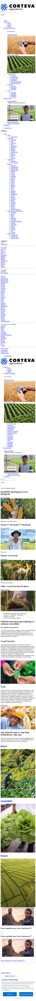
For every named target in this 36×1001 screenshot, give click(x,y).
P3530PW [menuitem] (13, 94)
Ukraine (13, 208)
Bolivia (13, 214)
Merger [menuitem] (9, 23)
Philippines (4, 131)
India (12, 141)
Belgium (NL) (14, 168)
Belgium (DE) (14, 170)
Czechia (13, 174)
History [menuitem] (9, 26)
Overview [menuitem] (13, 75)
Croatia (13, 173)
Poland (12, 196)
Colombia (13, 218)
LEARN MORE (5, 497)
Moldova (13, 193)
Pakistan (13, 149)
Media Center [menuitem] (7, 98)
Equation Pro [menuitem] (14, 78)
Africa (9, 135)
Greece (12, 183)
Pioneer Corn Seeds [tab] (9, 616)
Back (5, 20)
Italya (12, 188)
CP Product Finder (12, 35)
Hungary (13, 185)
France (12, 182)
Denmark (13, 176)
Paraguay (13, 229)
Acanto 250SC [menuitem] (15, 77)
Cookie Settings (18, 998)
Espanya (13, 177)
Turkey (12, 206)
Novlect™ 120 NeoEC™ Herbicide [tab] (13, 615)
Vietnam (13, 158)
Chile (12, 217)
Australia (13, 161)
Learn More (4, 559)
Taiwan (13, 153)
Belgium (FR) (14, 167)
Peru (12, 230)
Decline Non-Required (26, 994)
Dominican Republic (16, 221)
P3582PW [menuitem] (13, 95)
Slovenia (13, 203)
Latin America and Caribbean (15, 211)
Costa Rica (13, 220)
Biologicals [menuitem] (10, 85)
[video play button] (1, 933)
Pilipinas (13, 150)
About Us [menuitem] (6, 22)
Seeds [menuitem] (8, 91)
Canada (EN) (14, 235)
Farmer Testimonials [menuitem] (12, 122)
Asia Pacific (10, 138)
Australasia (10, 159)
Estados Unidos (15, 238)
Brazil (12, 215)
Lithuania (13, 191)
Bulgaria (13, 171)
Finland (13, 180)
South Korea (14, 152)
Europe (9, 164)
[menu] (1, 3)
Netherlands (14, 194)
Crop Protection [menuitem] (11, 74)
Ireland (12, 186)
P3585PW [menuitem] (13, 97)
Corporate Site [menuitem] (8, 128)
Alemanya (13, 165)
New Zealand (14, 162)
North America (11, 233)
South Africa (14, 137)
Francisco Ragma (12, 101)
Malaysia (13, 147)
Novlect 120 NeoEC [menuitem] (16, 82)
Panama (13, 227)
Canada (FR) (14, 236)
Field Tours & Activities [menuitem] (13, 123)
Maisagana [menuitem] (13, 88)
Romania (13, 199)
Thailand (13, 155)
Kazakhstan (14, 146)
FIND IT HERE (5, 590)
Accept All (9, 994)
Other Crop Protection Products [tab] (12, 618)
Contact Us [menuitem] (7, 125)
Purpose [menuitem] (9, 25)
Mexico (13, 226)
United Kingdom (15, 209)
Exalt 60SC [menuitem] (14, 80)
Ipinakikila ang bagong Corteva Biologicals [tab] (15, 613)
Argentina (13, 212)
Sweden (13, 205)
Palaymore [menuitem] (13, 89)
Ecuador (13, 223)
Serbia (12, 200)
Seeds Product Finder (13, 55)
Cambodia (13, 140)
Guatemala (13, 224)
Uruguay (13, 232)
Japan (12, 144)
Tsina (12, 156)
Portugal (13, 197)
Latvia (12, 190)
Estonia (13, 179)
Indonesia (13, 143)
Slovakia (13, 202)
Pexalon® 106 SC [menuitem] (15, 83)
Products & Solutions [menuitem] (9, 28)
